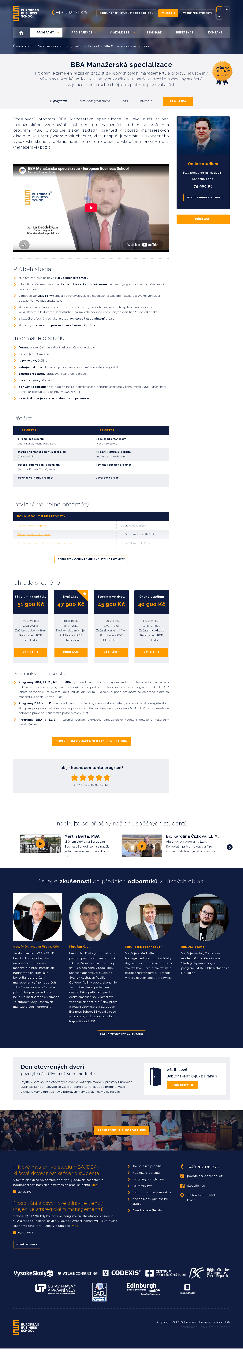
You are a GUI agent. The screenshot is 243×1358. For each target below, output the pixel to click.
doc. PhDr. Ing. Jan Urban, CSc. (36, 946)
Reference (185, 32)
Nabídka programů (146, 1172)
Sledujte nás (196, 1185)
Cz (219, 9)
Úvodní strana (23, 46)
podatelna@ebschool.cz (205, 1176)
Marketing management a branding (42, 451)
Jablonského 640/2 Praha (201, 1197)
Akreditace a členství (148, 1210)
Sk (227, 9)
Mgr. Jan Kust (79, 946)
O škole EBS (120, 32)
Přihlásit (31, 652)
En (219, 17)
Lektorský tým (142, 1186)
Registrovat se (183, 1085)
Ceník (124, 101)
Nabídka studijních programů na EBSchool (68, 46)
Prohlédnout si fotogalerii (121, 1130)
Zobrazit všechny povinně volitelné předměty (91, 559)
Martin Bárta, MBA (82, 836)
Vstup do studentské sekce (152, 1192)
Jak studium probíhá (147, 1166)
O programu (58, 101)
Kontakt (215, 32)
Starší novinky (26, 1244)
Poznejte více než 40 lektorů (121, 1034)
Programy (45, 32)
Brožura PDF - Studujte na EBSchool (126, 13)
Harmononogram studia (93, 101)
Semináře (154, 32)
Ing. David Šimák (193, 947)
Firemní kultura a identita (113, 451)
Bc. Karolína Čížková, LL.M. (192, 836)
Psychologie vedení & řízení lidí (39, 464)
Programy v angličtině (148, 1179)
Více (94, 1185)
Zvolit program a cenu (203, 197)
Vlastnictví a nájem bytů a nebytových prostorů (45, 543)
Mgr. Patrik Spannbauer (143, 947)
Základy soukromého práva (33, 534)
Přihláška (168, 13)
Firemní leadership (31, 438)
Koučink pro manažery (111, 438)
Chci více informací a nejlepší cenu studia (91, 741)
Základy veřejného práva (32, 525)
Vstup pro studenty (198, 13)
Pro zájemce (81, 32)
